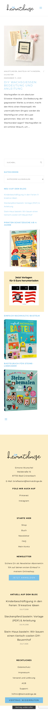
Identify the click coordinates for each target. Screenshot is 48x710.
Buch (24, 530)
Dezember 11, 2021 (12, 78)
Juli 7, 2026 (24, 644)
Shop (24, 525)
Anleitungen (10, 71)
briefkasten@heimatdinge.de (27, 481)
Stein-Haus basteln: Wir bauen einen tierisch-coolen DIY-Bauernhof (24, 635)
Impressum (24, 672)
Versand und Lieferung (24, 678)
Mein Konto (24, 546)
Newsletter (24, 536)
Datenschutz (24, 667)
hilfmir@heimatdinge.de (24, 694)
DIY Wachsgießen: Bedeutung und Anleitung (20, 85)
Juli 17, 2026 (24, 609)
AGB (24, 683)
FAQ (24, 541)
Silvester (9, 75)
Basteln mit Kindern (29, 71)
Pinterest (24, 495)
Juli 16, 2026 (24, 625)
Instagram (24, 501)
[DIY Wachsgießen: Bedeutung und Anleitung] (24, 46)
